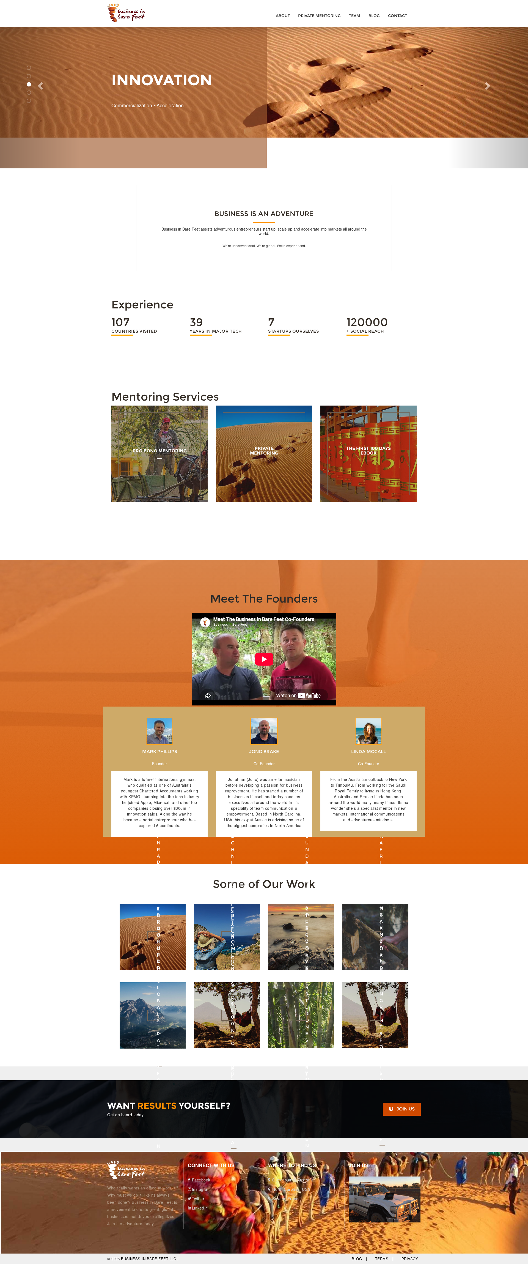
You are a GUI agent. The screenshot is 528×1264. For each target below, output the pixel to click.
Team (354, 15)
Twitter (198, 1198)
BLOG (357, 1258)
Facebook (201, 1180)
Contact (397, 15)
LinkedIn (200, 1208)
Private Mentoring (319, 15)
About (283, 15)
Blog (374, 15)
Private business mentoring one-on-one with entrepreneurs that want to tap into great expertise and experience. (264, 468)
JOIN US (406, 1109)
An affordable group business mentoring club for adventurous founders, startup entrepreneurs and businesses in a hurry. (159, 468)
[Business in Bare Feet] (127, 1170)
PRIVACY (410, 1258)
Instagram (201, 1189)
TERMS (382, 1258)
